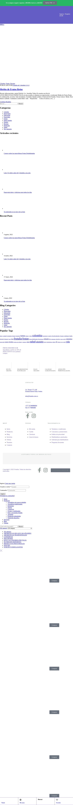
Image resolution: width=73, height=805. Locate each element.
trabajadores (49, 342)
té (56, 342)
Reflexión (7, 125)
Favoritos (58, 802)
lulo (50, 339)
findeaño (6, 339)
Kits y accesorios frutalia (15, 513)
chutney (27, 336)
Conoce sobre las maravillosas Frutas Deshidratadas (19, 153)
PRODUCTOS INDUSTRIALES (14, 543)
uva (62, 342)
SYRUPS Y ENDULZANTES (13, 547)
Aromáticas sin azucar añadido (17, 502)
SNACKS (7, 545)
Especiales (7, 117)
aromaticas (9, 336)
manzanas (53, 339)
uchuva (59, 342)
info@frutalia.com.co (31, 396)
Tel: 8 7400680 (30, 408)
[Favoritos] (57, 800)
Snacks (10, 507)
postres (7, 342)
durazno (62, 336)
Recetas (12, 83)
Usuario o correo (5, 487)
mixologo (58, 339)
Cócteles (2, 83)
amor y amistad (3, 336)
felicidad (2, 339)
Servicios (6, 519)
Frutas (8, 83)
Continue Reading (5, 102)
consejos (50, 336)
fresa (9, 339)
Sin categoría (8, 129)
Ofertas (6, 523)
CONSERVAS (8, 537)
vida (68, 341)
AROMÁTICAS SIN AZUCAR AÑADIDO (17, 533)
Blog (5, 521)
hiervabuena (41, 339)
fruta (12, 339)
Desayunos (7, 113)
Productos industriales (14, 516)
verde (64, 342)
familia (70, 336)
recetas (11, 342)
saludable (40, 342)
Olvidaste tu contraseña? (7, 496)
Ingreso (3, 494)
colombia (37, 335)
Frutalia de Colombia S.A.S (21, 85)
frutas (25, 338)
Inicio (5, 499)
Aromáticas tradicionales (15, 504)
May (2, 24)
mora (62, 339)
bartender (18, 336)
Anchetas (10, 514)
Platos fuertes (8, 120)
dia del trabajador (56, 336)
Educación (7, 115)
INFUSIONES (8, 538)
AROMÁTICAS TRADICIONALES (15, 535)
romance (24, 342)
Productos (7, 501)
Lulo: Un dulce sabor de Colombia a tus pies (17, 173)
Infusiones (11, 506)
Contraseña (4, 490)
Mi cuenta (22, 802)
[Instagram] (33, 415)
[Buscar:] (9, 103)
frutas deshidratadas (33, 339)
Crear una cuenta (10, 483)
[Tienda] (2, 800)
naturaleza (69, 339)
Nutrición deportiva (13, 518)
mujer (64, 339)
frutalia (18, 338)
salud (33, 341)
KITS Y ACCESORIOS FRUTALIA (15, 540)
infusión (46, 339)
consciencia (45, 336)
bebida (22, 336)
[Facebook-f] (27, 415)
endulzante (66, 336)
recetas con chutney (17, 342)
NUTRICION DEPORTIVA (12, 542)
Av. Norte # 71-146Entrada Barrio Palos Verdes (33, 390)
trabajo (54, 342)
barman (13, 336)
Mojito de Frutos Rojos (11, 89)
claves (30, 336)
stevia (45, 342)
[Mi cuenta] (20, 800)
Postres (6, 122)
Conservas (11, 509)
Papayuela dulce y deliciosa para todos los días (18, 192)
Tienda (3, 802)
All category (7, 531)
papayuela (2, 342)
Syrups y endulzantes (14, 511)
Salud (5, 127)
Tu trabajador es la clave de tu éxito (14, 212)
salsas (28, 342)
